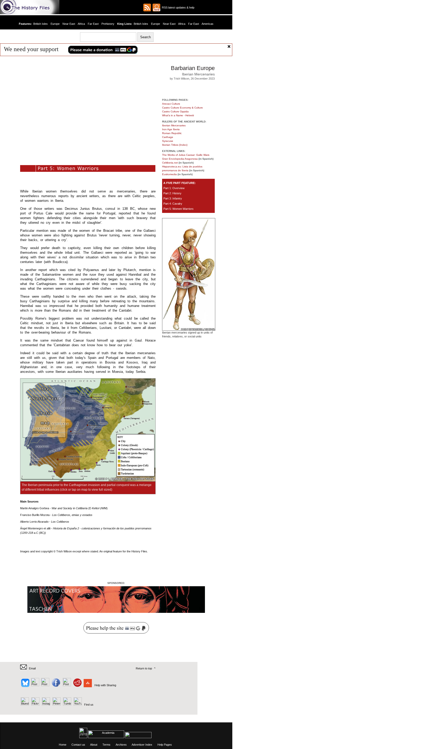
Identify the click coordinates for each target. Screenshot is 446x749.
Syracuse (167, 141)
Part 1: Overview (174, 188)
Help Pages (164, 744)
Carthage (167, 137)
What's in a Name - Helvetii (178, 115)
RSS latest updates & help (177, 7)
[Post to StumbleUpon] (87, 685)
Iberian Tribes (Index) (174, 144)
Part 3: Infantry (172, 198)
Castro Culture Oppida (175, 111)
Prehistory (107, 23)
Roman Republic (172, 133)
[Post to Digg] (45, 685)
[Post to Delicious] (34, 685)
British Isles (40, 23)
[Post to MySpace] (66, 685)
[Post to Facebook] (55, 685)
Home (62, 744)
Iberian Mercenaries (174, 125)
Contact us (78, 744)
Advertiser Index (142, 744)
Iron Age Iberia (171, 129)
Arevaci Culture (171, 103)
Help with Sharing (105, 685)
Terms (106, 744)
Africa (81, 23)
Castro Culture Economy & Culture (182, 107)
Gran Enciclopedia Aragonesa (180, 158)
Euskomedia (169, 174)
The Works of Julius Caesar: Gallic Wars (185, 154)
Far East (93, 23)
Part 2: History (172, 193)
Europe (55, 23)
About (93, 744)
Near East (68, 23)
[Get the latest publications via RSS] (147, 7)
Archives (121, 744)
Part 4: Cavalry (172, 203)
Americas (207, 23)
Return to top (144, 668)
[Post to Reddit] (77, 685)
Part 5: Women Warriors (178, 208)
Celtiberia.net (170, 162)
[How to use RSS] (156, 7)
